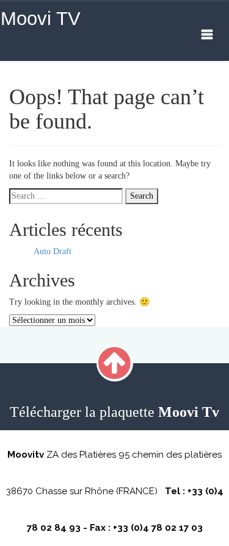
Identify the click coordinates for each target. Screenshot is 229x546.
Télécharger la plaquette (114, 412)
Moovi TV (41, 18)
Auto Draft (52, 251)
